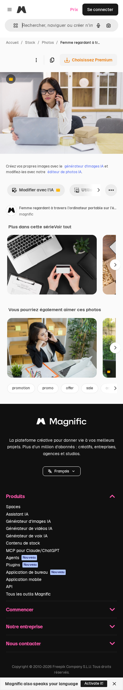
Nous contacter (23, 643)
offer (70, 388)
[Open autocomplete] (13, 25)
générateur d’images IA (84, 166)
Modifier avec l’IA (33, 191)
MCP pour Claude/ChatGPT (32, 550)
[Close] (114, 683)
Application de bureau (35, 572)
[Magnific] (61, 422)
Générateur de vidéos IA (29, 528)
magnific (26, 214)
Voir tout (62, 227)
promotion (21, 388)
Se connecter (100, 9)
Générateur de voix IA (26, 536)
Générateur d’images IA (28, 521)
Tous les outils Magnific (28, 594)
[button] (62, 471)
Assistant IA (17, 514)
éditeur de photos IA (64, 172)
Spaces (13, 506)
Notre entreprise (24, 626)
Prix (74, 9)
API (9, 586)
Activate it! (93, 683)
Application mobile (23, 579)
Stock (30, 42)
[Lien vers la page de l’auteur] (11, 211)
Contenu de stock (23, 543)
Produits (15, 496)
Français (61, 471)
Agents (21, 557)
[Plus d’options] (36, 60)
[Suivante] (98, 190)
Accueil (12, 42)
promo (47, 388)
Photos (48, 42)
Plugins (21, 564)
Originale (39, 80)
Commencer (19, 609)
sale (89, 388)
